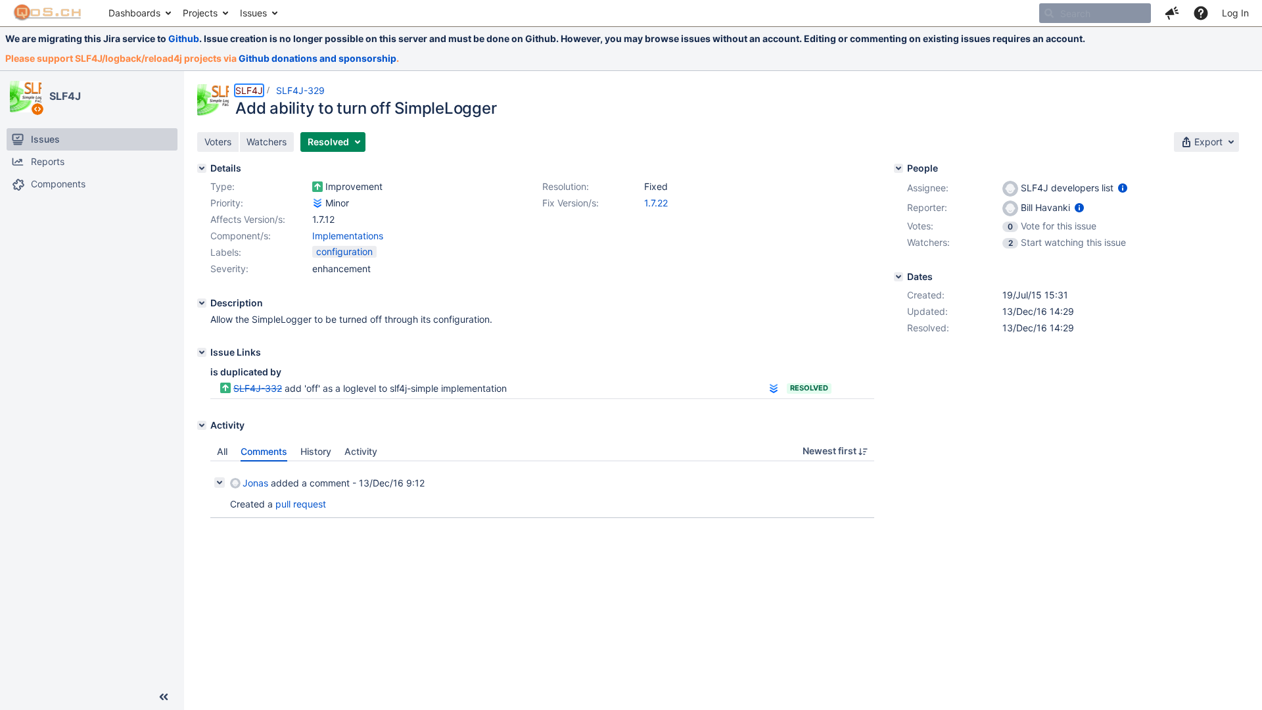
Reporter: (927, 207)
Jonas (255, 482)
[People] (898, 168)
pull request (300, 503)
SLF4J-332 (257, 388)
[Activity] (201, 425)
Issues (253, 12)
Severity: (229, 268)
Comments (264, 451)
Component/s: (240, 235)
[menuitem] (139, 13)
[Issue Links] (201, 352)
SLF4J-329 (300, 90)
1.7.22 (656, 202)
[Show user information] (1122, 187)
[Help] (1200, 13)
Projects (200, 12)
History (315, 451)
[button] (1171, 13)
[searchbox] (1095, 13)
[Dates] (898, 276)
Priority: (226, 202)
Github (183, 38)
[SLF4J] (25, 96)
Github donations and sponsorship (317, 58)
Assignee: (927, 187)
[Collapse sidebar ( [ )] (163, 697)
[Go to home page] (48, 13)
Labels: (225, 252)
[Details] (201, 168)
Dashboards (134, 12)
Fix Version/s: (570, 202)
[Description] (201, 303)
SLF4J (65, 96)
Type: (222, 186)
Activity (360, 451)
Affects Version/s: (247, 219)
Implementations (347, 235)
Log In (1235, 12)
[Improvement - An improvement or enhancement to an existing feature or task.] (317, 186)
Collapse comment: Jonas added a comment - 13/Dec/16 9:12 (219, 482)
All (222, 451)
